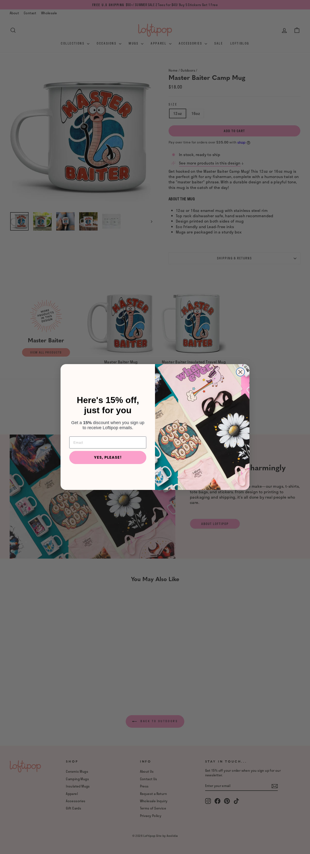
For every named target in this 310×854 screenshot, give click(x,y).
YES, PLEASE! (108, 457)
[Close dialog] (240, 372)
